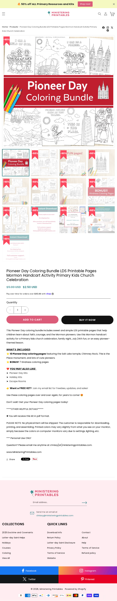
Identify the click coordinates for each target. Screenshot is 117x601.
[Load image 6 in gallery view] (44, 191)
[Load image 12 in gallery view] (101, 219)
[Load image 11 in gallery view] (72, 219)
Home (5, 26)
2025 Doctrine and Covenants (17, 532)
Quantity (11, 302)
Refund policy (89, 553)
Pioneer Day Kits (18, 373)
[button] (3, 14)
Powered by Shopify (75, 589)
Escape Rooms (17, 381)
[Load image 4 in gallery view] (101, 162)
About (85, 537)
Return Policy (53, 537)
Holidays (6, 542)
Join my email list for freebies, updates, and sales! (61, 388)
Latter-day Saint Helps (13, 537)
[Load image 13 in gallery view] (15, 248)
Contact (86, 532)
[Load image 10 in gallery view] (44, 219)
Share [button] (12, 459)
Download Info (54, 532)
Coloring (6, 553)
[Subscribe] (84, 502)
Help (84, 542)
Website (51, 558)
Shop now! (85, 4)
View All (6, 558)
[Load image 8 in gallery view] (101, 191)
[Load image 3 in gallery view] (72, 162)
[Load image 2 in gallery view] (44, 162)
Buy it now (87, 320)
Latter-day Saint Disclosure (61, 542)
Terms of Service (90, 547)
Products (14, 26)
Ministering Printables (51, 589)
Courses (6, 547)
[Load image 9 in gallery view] (15, 219)
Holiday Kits (15, 377)
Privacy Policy (54, 547)
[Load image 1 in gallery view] (15, 162)
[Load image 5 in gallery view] (15, 191)
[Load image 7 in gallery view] (72, 191)
